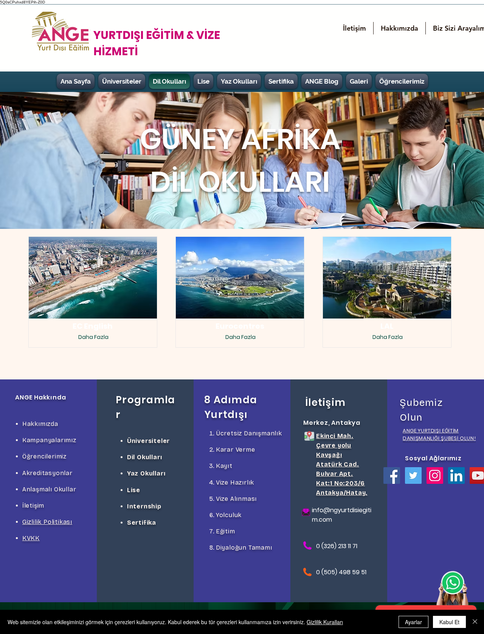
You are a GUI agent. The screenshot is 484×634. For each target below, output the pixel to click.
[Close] (474, 622)
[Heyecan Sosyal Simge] (413, 475)
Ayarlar (413, 622)
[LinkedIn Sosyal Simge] (456, 475)
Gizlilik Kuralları (325, 622)
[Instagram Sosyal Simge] (435, 475)
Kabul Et (449, 622)
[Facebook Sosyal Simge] (391, 475)
